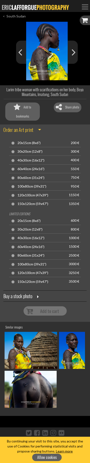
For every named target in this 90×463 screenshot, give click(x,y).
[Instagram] (53, 433)
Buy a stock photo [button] (17, 296)
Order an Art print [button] (18, 129)
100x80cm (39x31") (32, 186)
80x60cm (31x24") (31, 178)
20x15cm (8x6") (29, 143)
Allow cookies (47, 457)
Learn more (64, 451)
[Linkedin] (45, 433)
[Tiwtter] (29, 433)
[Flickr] (61, 433)
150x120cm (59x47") (33, 204)
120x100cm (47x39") (33, 195)
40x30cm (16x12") (31, 160)
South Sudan (16, 16)
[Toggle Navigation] (85, 7)
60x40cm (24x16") (31, 169)
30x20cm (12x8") (30, 151)
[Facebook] (37, 433)
